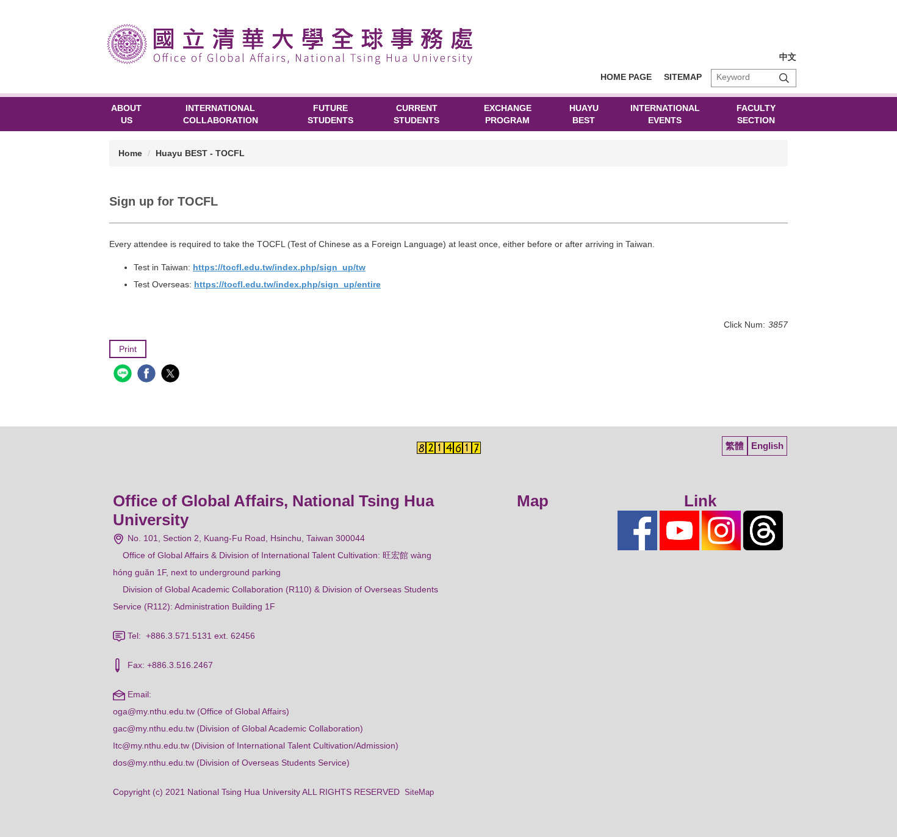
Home (130, 153)
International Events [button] (665, 114)
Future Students (330, 114)
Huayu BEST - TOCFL (200, 153)
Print (128, 349)
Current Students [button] (416, 114)
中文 (787, 57)
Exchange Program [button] (507, 114)
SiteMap (419, 792)
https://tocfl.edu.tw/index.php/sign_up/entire (287, 284)
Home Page (626, 77)
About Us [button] (126, 114)
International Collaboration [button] (220, 114)
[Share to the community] (124, 375)
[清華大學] (296, 42)
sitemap (683, 77)
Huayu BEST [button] (584, 114)
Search (784, 77)
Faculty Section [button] (756, 114)
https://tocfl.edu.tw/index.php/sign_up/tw (279, 267)
